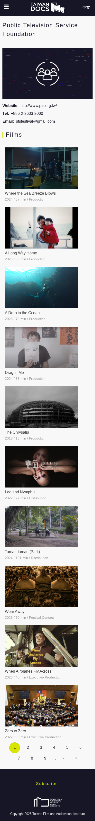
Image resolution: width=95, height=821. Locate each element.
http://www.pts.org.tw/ (38, 106)
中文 (86, 8)
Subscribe (47, 784)
